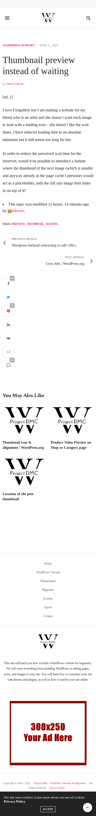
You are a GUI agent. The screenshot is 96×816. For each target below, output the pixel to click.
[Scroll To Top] (87, 807)
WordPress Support (19, 45)
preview (18, 223)
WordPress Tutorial (48, 572)
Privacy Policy (57, 787)
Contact (48, 616)
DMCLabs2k (15, 83)
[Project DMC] (48, 18)
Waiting (52, 223)
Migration (48, 590)
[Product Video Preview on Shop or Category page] (72, 421)
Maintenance (48, 581)
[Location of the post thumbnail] (24, 472)
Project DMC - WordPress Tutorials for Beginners (60, 783)
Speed (48, 607)
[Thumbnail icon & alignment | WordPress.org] (24, 421)
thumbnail (35, 223)
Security (48, 598)
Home (48, 563)
